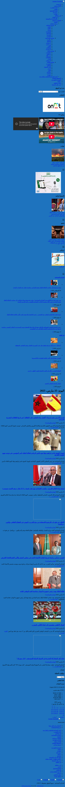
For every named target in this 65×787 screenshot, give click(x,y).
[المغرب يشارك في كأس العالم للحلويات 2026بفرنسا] (54, 355)
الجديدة (49, 35)
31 (63, 715)
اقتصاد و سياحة (56, 20)
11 (61, 709)
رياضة (59, 81)
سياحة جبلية (50, 51)
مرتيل (49, 30)
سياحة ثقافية (50, 62)
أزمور (49, 68)
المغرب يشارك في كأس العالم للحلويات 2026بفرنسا (46, 358)
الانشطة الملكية (56, 78)
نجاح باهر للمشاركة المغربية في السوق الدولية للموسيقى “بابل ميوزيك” (40, 658)
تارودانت (48, 43)
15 (54, 709)
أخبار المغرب (54, 7)
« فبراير (62, 717)
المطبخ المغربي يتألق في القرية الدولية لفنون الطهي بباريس (44, 371)
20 (57, 711)
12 (60, 709)
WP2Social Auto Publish (26, 785)
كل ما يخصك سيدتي (55, 771)
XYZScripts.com (40, 785)
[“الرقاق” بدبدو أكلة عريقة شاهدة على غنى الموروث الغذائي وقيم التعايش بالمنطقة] (54, 342)
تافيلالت (48, 47)
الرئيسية (58, 4)
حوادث (56, 14)
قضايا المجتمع (54, 11)
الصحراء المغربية (56, 80)
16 (52, 709)
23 (52, 711)
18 (61, 711)
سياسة (59, 756)
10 (63, 709)
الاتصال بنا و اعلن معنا (55, 726)
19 (60, 711)
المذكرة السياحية (59, 277)
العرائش (48, 33)
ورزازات (48, 44)
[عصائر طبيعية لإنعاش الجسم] (54, 380)
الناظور (49, 65)
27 (57, 713)
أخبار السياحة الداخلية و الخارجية (48, 76)
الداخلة (49, 41)
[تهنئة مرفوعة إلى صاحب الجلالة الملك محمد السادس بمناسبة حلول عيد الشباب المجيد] (54, 284)
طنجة (49, 27)
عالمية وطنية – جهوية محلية (53, 759)
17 (63, 711)
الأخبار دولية (57, 6)
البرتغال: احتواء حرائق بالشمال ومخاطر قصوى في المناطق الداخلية (57, 164)
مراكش (49, 54)
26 (60, 713)
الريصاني (48, 60)
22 (54, 711)
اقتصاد (56, 22)
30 (52, 713)
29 (54, 713)
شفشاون (48, 57)
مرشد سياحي (54, 23)
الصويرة (48, 64)
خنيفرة (49, 73)
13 (57, 709)
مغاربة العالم (57, 83)
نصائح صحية (57, 776)
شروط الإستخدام (56, 727)
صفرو (49, 75)
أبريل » (54, 717)
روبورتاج (55, 12)
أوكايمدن (48, 52)
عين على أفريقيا (56, 84)
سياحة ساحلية (50, 25)
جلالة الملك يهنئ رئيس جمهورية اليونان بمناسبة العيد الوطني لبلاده (42, 591)
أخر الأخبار (58, 733)
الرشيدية (48, 49)
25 (61, 713)
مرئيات (59, 773)
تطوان (49, 28)
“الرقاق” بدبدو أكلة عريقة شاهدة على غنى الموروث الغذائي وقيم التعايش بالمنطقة (38, 345)
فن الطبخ (55, 17)
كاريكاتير (61, 266)
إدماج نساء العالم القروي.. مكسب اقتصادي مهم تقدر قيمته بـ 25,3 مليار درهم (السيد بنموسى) (33, 488)
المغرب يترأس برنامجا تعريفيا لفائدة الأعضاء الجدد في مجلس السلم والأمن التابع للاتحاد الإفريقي (32, 558)
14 (55, 709)
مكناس (49, 72)
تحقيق (56, 9)
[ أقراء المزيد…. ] (53, 427)
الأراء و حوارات (57, 740)
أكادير (49, 46)
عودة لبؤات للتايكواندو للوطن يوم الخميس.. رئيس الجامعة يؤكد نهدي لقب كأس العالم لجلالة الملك (34, 314)
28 (55, 713)
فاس (49, 70)
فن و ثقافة (58, 15)
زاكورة (49, 39)
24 (63, 713)
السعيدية (48, 31)
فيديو (59, 767)
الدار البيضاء (47, 67)
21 (55, 711)
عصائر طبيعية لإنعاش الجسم (53, 383)
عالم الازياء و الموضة (52, 19)
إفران (49, 59)
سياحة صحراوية (49, 38)
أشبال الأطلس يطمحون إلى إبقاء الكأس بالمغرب (48, 625)
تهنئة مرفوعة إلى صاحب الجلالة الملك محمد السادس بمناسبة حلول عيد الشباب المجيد (37, 287)
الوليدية (49, 36)
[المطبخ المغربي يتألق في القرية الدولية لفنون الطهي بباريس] (54, 368)
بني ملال (48, 56)
